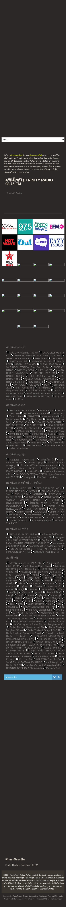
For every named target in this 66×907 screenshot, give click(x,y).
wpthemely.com (56, 898)
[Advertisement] (33, 33)
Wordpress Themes (46, 896)
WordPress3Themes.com (13, 898)
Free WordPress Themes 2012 (35, 898)
